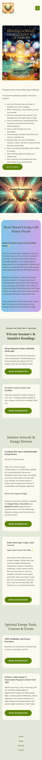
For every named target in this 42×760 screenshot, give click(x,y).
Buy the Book (12, 167)
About (21, 741)
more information (18, 371)
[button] (18, 411)
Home (21, 736)
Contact (21, 750)
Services (21, 745)
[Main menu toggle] (37, 8)
